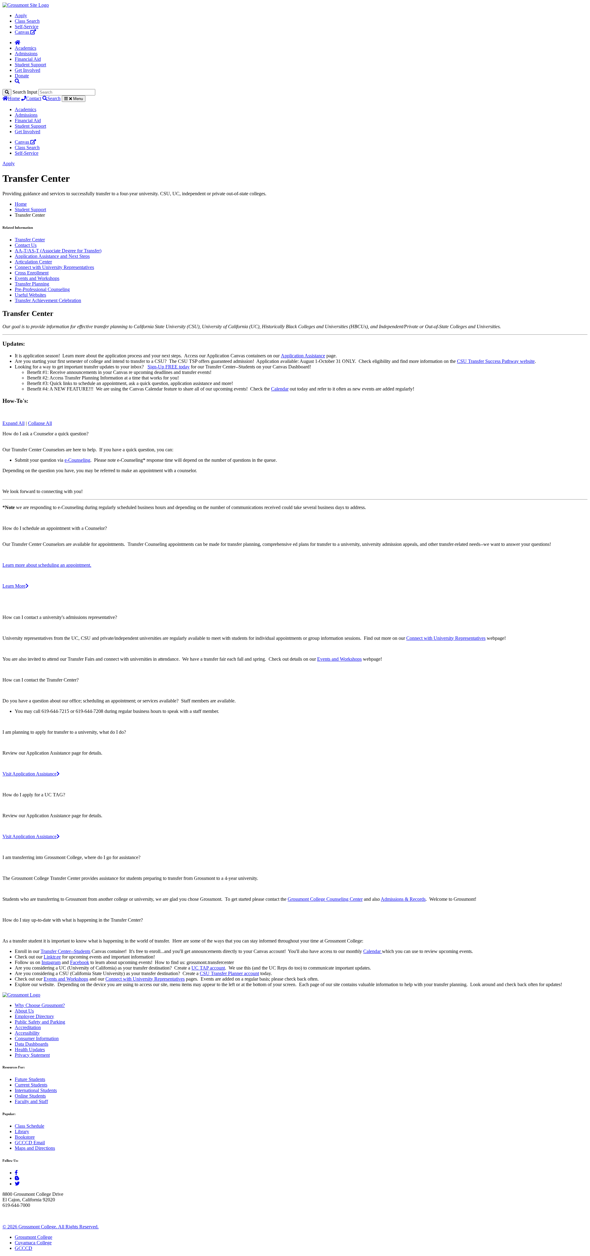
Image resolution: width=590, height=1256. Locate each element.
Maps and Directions (35, 1148)
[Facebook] (16, 1172)
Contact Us (26, 245)
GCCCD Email (30, 1142)
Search (54, 98)
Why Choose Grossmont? (40, 1005)
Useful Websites (30, 294)
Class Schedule (29, 1126)
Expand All (13, 423)
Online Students (30, 1096)
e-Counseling (77, 460)
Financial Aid (28, 59)
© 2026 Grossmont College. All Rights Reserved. (50, 1226)
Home (14, 98)
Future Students (30, 1079)
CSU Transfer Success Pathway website (496, 361)
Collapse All (40, 423)
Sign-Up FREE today (169, 366)
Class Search (27, 21)
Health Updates (30, 1049)
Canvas (22, 32)
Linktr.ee (52, 956)
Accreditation (28, 1027)
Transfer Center (30, 239)
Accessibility (27, 1033)
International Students (36, 1090)
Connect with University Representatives (54, 267)
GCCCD (23, 1248)
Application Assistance (303, 355)
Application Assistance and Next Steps (52, 256)
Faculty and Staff (31, 1101)
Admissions (26, 53)
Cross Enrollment (32, 272)
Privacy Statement (32, 1055)
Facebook (79, 962)
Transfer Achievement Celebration (48, 300)
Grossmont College (33, 1237)
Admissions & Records (403, 899)
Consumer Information (37, 1038)
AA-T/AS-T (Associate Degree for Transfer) (58, 250)
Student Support (30, 64)
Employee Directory (34, 1016)
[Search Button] (17, 81)
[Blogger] (17, 1178)
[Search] (6, 92)
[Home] (17, 42)
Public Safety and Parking (40, 1022)
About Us (24, 1010)
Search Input (25, 92)
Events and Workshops (37, 278)
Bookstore (25, 1137)
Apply (21, 15)
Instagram (51, 962)
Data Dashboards (31, 1044)
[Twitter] (17, 1183)
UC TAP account (208, 967)
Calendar (280, 388)
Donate (22, 75)
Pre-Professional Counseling (42, 289)
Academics (25, 48)
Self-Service (26, 26)
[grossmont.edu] (25, 5)
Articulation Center (33, 261)
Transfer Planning (32, 283)
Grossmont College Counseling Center (325, 899)
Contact (33, 98)
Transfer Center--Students (65, 951)
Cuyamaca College (33, 1242)
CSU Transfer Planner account (229, 973)
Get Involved (27, 70)
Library (22, 1131)
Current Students (31, 1084)
